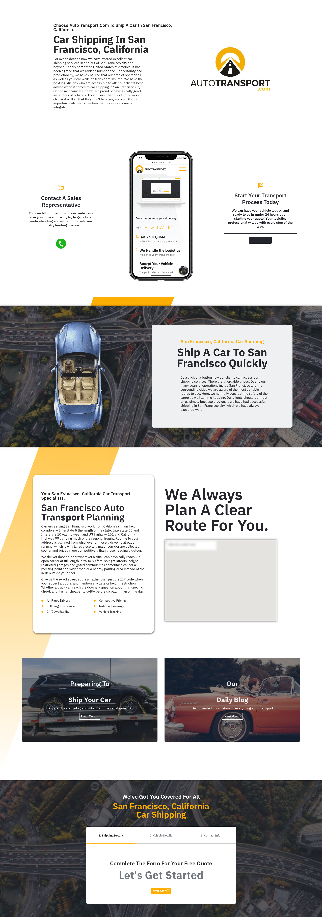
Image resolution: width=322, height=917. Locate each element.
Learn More (88, 716)
